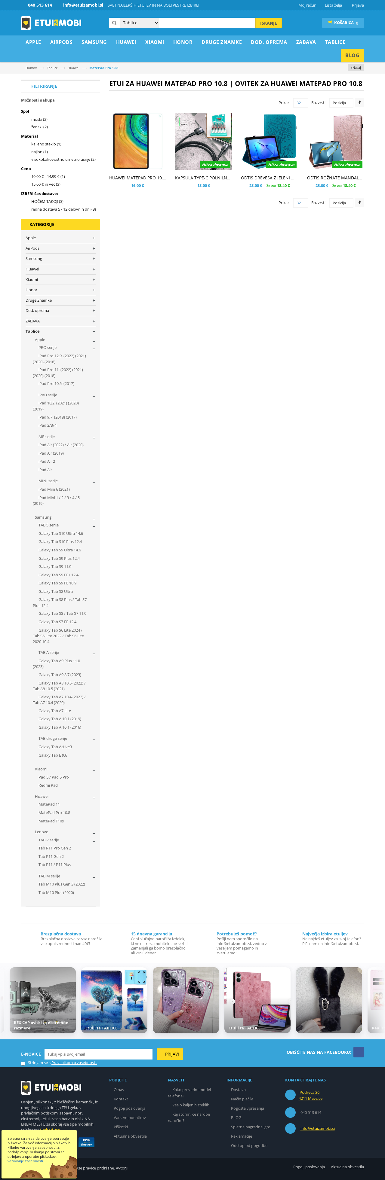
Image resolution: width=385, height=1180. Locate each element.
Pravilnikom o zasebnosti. (74, 1062)
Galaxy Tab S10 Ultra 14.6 (60, 533)
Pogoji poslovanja (129, 1108)
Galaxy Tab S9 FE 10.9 (57, 583)
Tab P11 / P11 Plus (54, 864)
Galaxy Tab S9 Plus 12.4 (59, 558)
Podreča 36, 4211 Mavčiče (310, 1095)
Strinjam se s (39, 1062)
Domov (31, 68)
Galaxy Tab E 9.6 (52, 755)
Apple (31, 237)
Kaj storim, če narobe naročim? (189, 1117)
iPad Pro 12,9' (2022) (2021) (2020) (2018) (59, 358)
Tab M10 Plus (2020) (56, 892)
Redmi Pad (48, 785)
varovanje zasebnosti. (26, 1160)
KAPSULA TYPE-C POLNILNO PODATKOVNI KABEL (223, 178)
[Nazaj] (8, 1001)
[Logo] (51, 1087)
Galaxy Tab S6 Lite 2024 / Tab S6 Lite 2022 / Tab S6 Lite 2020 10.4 (58, 635)
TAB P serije (48, 840)
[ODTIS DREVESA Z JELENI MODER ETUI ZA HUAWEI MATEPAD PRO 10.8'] (269, 141)
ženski (39, 127)
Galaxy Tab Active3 (55, 746)
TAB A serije (48, 652)
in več (45, 184)
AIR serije (46, 436)
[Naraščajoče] (359, 102)
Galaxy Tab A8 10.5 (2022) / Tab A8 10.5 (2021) (59, 686)
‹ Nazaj (356, 67)
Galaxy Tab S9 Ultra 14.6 (59, 550)
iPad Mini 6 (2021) (54, 489)
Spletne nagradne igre (250, 1127)
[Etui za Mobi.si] (51, 23)
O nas (119, 1089)
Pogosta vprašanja (247, 1108)
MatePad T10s (51, 821)
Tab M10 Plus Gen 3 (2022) (61, 884)
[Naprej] (377, 1001)
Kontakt (121, 1099)
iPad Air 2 (46, 461)
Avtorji (122, 1168)
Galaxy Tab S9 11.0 (54, 566)
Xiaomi (32, 279)
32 (299, 102)
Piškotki (121, 1127)
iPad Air (45, 469)
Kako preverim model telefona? (189, 1093)
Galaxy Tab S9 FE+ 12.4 (58, 575)
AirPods (32, 248)
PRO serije (47, 347)
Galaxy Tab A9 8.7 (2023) (59, 674)
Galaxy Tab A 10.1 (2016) (59, 727)
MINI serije (48, 480)
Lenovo (41, 831)
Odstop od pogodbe (249, 1145)
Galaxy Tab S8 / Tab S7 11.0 (62, 613)
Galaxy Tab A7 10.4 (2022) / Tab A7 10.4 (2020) (59, 700)
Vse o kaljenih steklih (190, 1105)
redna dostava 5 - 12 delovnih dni (63, 209)
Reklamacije (241, 1136)
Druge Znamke (39, 300)
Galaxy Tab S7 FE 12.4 (57, 621)
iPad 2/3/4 (47, 425)
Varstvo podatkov (130, 1117)
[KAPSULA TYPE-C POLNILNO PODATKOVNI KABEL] (203, 141)
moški (39, 119)
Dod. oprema (37, 310)
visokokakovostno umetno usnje (63, 159)
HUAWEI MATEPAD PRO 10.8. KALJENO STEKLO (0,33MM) (165, 178)
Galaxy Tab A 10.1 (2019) (59, 718)
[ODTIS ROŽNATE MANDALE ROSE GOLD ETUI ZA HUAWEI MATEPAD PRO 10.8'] (335, 141)
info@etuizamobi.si (317, 1128)
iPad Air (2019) (51, 453)
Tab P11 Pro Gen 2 (54, 848)
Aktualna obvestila (130, 1136)
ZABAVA (33, 321)
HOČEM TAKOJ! (47, 201)
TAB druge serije (52, 738)
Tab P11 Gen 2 (51, 856)
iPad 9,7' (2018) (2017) (57, 417)
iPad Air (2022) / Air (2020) (61, 444)
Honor (31, 289)
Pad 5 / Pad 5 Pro (53, 777)
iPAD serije (47, 395)
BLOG (236, 1117)
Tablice (52, 68)
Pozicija (339, 102)
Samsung (34, 258)
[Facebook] (358, 1052)
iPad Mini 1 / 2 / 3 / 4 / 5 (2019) (56, 500)
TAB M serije (49, 876)
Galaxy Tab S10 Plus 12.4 (60, 541)
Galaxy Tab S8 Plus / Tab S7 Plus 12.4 (60, 602)
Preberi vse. (50, 1130)
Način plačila (242, 1099)
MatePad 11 (49, 804)
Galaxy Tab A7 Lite (54, 710)
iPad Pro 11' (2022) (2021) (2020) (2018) (58, 372)
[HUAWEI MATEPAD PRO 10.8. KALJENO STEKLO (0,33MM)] (137, 141)
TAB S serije (48, 525)
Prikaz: (284, 102)
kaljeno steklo (46, 144)
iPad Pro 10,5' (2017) (56, 383)
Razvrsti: (318, 102)
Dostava (238, 1089)
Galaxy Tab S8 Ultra (55, 591)
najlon (39, 151)
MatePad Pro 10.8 (54, 812)
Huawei (73, 68)
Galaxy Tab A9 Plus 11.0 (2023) (56, 663)
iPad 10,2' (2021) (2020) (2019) (56, 406)
